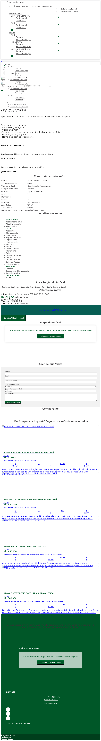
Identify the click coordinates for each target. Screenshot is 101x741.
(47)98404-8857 (51, 700)
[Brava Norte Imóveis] (50, 718)
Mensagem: (9, 393)
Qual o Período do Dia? (13, 389)
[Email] (50, 709)
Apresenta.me (8, 735)
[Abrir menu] (0, 60)
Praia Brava (16, 42)
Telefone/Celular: (11, 380)
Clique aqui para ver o (51, 336)
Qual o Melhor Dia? (12, 385)
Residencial (21, 18)
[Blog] (50, 714)
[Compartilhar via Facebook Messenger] (53, 413)
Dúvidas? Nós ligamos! (14, 318)
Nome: (7, 372)
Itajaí (13, 23)
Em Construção (23, 39)
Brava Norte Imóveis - (17, 2)
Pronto (19, 37)
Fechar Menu (12, 56)
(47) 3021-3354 (53, 697)
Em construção (23, 46)
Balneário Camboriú (20, 16)
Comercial (21, 20)
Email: (7, 376)
